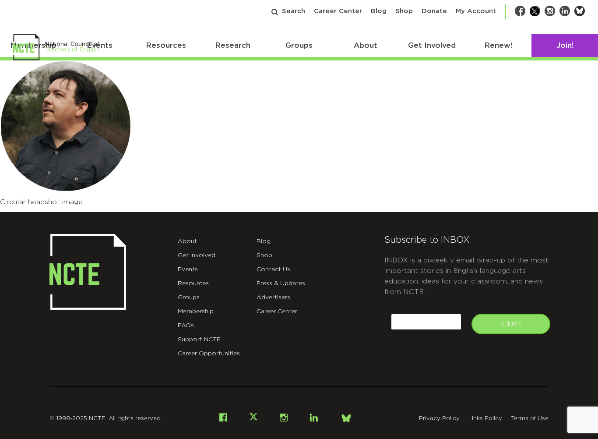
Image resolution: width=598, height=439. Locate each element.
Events (188, 269)
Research (232, 45)
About (365, 45)
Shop (404, 11)
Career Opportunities (209, 353)
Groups (299, 45)
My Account (476, 11)
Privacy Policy (439, 418)
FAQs (186, 325)
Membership (196, 311)
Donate (434, 11)
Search (293, 11)
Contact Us (273, 269)
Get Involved (432, 45)
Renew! (498, 45)
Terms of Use (530, 418)
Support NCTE (199, 339)
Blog (379, 11)
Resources (166, 45)
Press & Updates (281, 283)
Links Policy (485, 418)
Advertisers (273, 297)
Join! (564, 45)
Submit (510, 324)
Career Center (338, 11)
